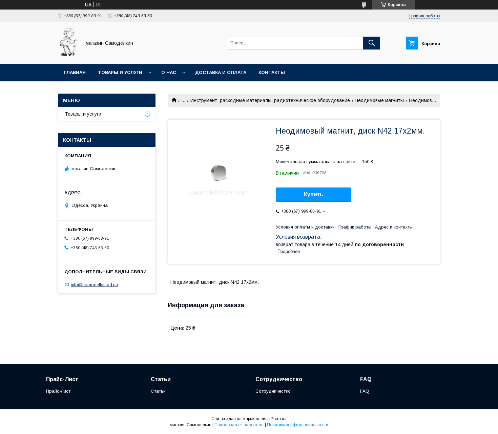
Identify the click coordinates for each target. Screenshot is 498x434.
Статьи (158, 391)
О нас (168, 72)
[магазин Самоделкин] (68, 55)
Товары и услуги (120, 72)
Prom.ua (279, 418)
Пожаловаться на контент (239, 424)
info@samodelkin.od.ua (94, 284)
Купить (313, 194)
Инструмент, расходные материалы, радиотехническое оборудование (270, 100)
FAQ (364, 391)
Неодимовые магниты (379, 100)
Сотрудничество (273, 391)
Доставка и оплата (220, 72)
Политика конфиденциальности (297, 424)
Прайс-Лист (58, 391)
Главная (75, 72)
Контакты (271, 72)
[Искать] (371, 43)
